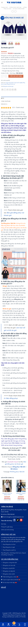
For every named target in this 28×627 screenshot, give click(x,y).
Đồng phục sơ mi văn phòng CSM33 (7, 494)
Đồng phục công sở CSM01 (20, 494)
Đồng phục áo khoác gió (8, 86)
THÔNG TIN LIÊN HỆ (7, 506)
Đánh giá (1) (4, 104)
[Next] (24, 26)
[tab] (14, 98)
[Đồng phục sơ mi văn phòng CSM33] (7, 486)
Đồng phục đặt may (15, 7)
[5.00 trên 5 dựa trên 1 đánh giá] (14, 51)
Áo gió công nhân (18, 8)
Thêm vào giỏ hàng (16, 76)
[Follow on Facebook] (14, 520)
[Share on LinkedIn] (15, 89)
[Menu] (2, 2)
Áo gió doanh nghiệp (18, 82)
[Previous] (3, 26)
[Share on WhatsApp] (2, 89)
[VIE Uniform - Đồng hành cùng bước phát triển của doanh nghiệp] (14, 2)
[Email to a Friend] (10, 89)
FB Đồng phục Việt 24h (17, 472)
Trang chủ (4, 7)
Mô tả (2, 98)
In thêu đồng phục (11, 398)
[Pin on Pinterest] (13, 89)
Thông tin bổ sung (5, 101)
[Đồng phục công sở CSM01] (21, 486)
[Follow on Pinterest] (21, 520)
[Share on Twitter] (7, 89)
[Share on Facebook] (5, 89)
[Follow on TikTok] (17, 520)
